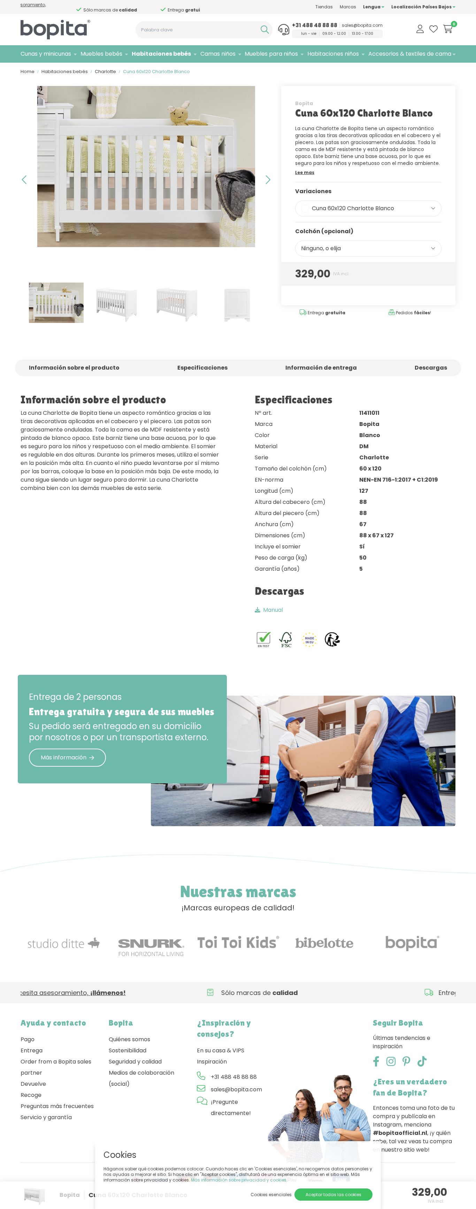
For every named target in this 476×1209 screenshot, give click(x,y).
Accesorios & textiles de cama (409, 54)
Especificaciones (202, 368)
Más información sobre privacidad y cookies (238, 1180)
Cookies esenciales (271, 1195)
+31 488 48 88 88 (314, 25)
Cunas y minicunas (46, 54)
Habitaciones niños (333, 54)
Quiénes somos (129, 1039)
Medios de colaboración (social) (141, 1078)
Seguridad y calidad (135, 1062)
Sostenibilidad (127, 1050)
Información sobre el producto (74, 368)
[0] (448, 29)
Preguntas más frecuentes (57, 1106)
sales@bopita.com (362, 25)
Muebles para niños (271, 54)
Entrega (32, 1050)
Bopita (304, 103)
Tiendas (324, 7)
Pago (27, 1039)
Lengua (372, 7)
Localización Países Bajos (422, 7)
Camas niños (218, 54)
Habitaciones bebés (161, 54)
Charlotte (105, 71)
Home (27, 71)
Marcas (348, 7)
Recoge (31, 1095)
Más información (63, 757)
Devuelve (33, 1084)
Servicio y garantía (46, 1117)
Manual (273, 610)
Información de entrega (321, 368)
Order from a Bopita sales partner (56, 1067)
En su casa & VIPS (220, 1050)
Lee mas (304, 172)
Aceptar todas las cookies (333, 1195)
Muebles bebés (101, 54)
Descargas (431, 368)
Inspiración (212, 1062)
